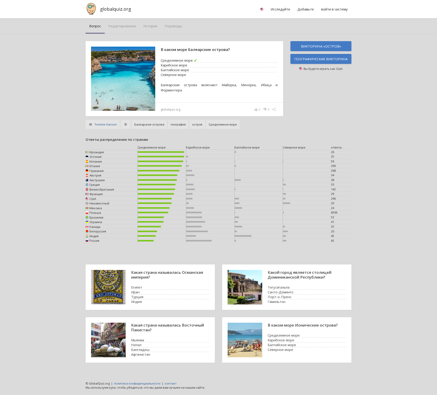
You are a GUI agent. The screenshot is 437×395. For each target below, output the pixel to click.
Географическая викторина (321, 59)
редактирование (122, 26)
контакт (171, 383)
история (150, 26)
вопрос (95, 26)
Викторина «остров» (321, 46)
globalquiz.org (115, 9)
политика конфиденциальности (137, 383)
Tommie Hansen (105, 124)
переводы (173, 26)
